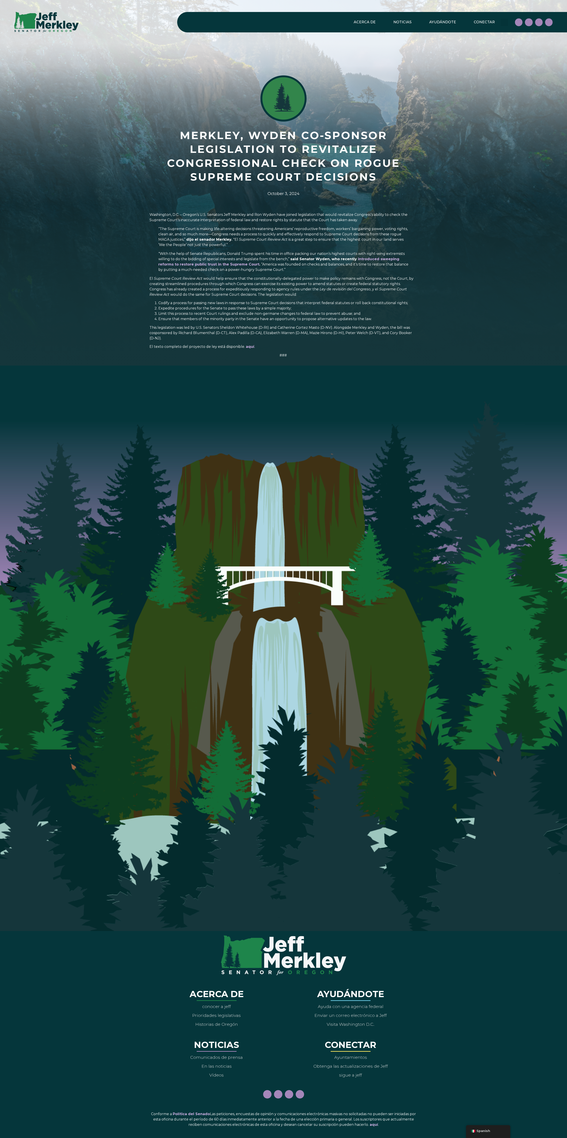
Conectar (484, 22)
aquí (250, 347)
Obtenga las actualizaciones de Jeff (350, 1066)
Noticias (402, 22)
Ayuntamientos (350, 1057)
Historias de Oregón (216, 1024)
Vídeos (216, 1075)
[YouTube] (539, 22)
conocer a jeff (216, 1006)
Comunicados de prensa (216, 1057)
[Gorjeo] (549, 22)
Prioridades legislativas (216, 1015)
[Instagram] (528, 22)
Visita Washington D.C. (350, 1024)
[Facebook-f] (518, 22)
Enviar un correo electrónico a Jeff (351, 1015)
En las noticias (217, 1066)
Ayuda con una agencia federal (350, 1006)
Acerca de (365, 22)
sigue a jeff (350, 1075)
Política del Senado (191, 1114)
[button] (504, 22)
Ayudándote (442, 22)
